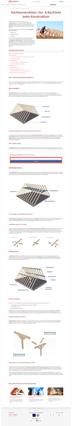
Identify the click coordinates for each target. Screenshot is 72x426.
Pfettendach (12, 65)
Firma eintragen (53, 4)
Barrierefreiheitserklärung (21, 4)
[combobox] (36, 159)
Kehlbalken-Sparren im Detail (17, 64)
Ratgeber (3, 4)
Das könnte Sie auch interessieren (17, 72)
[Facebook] (50, 415)
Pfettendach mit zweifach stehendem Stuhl (20, 71)
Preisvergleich (7, 4)
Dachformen (18, 22)
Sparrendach (13, 55)
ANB (42, 408)
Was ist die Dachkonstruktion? (17, 53)
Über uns (30, 408)
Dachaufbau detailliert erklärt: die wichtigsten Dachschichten (16, 397)
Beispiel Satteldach (15, 67)
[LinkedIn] (59, 415)
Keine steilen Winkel (15, 58)
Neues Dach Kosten (52, 396)
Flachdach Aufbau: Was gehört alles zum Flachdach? (35, 397)
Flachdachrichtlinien (16, 84)
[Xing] (56, 415)
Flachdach (40, 83)
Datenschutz (39, 408)
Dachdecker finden (13, 4)
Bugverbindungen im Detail (17, 69)
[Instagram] (53, 415)
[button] (62, 50)
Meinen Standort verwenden (15, 156)
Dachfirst (45, 94)
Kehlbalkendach (13, 60)
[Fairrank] (62, 415)
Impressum (34, 408)
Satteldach (15, 303)
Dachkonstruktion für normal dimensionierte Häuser (22, 57)
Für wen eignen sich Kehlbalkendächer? (20, 62)
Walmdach (53, 220)
